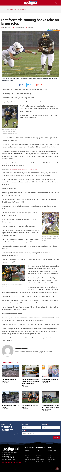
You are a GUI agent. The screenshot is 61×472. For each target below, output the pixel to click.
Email (23, 430)
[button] (5, 3)
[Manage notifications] (57, 468)
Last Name (44, 424)
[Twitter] (52, 469)
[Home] (3, 9)
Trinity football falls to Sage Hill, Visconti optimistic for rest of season (50, 407)
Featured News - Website (20, 9)
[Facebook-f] (49, 469)
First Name (25, 424)
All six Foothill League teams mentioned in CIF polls (23, 169)
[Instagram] (55, 469)
